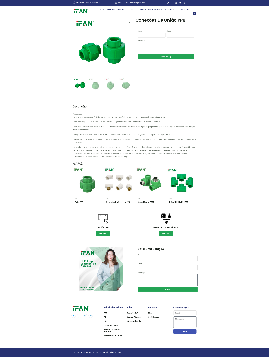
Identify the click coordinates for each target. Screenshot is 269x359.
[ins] (176, 2)
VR (193, 9)
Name (140, 31)
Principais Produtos (115, 9)
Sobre (131, 9)
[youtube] (180, 2)
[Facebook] (172, 2)
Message (141, 40)
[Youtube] (90, 316)
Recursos (168, 9)
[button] (194, 13)
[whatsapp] (167, 2)
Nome (140, 254)
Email (169, 31)
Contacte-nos (183, 9)
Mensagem (142, 272)
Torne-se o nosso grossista (150, 9)
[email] (184, 2)
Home (102, 9)
